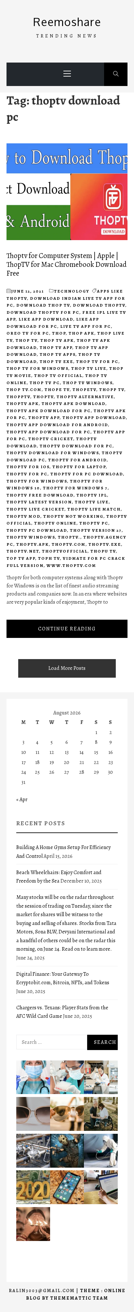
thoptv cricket (50, 438)
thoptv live (92, 502)
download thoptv (99, 305)
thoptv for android (77, 460)
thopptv (18, 396)
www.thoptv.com (71, 565)
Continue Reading (67, 628)
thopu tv (103, 551)
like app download (46, 319)
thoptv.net (23, 551)
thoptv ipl (91, 495)
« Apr (21, 799)
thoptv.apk (32, 544)
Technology (71, 291)
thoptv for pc (27, 474)
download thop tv (43, 305)
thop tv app (56, 347)
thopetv (84, 389)
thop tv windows (88, 382)
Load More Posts (67, 668)
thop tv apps (57, 354)
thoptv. (69, 537)
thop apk (81, 333)
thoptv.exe (104, 544)
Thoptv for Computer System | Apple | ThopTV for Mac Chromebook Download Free (67, 264)
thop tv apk (57, 340)
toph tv (49, 558)
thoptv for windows (37, 481)
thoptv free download (40, 495)
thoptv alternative (85, 396)
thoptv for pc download (86, 474)
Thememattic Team (79, 1298)
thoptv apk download (73, 403)
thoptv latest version (39, 502)
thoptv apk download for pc (49, 410)
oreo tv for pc (28, 333)
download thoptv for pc (43, 312)
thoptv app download (94, 417)
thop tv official (58, 375)
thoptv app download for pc (48, 432)
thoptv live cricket (35, 509)
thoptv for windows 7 (75, 488)
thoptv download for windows (53, 452)
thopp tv (111, 389)
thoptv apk (23, 403)
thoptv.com (69, 544)
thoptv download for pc (76, 446)
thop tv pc (45, 382)
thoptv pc (93, 523)
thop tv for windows (37, 368)
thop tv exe (56, 361)
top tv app (21, 558)
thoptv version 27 (96, 530)
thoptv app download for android (57, 424)
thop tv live (88, 368)
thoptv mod (23, 516)
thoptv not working (73, 516)
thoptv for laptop (79, 466)
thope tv (57, 389)
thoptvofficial (64, 551)
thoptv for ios (28, 466)
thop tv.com (24, 389)
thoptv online (55, 523)
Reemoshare (67, 22)
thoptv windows (31, 537)
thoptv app (44, 417)
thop (59, 333)
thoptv (43, 396)
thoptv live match (94, 509)
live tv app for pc (85, 326)
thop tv (26, 340)
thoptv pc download (37, 530)
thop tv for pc (97, 361)
